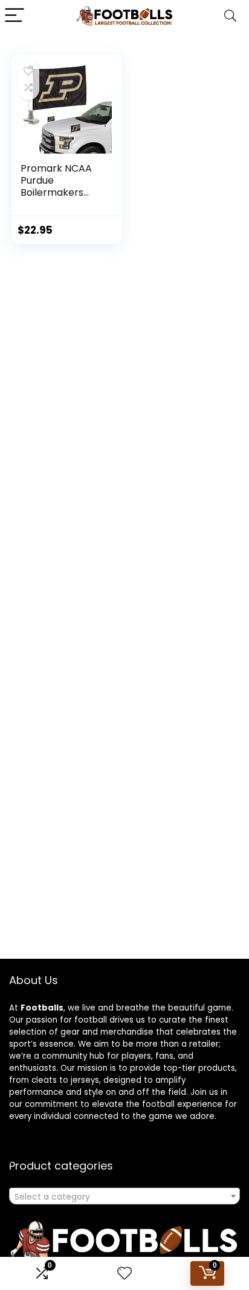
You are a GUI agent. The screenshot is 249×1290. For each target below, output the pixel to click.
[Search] (230, 16)
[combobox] (124, 1196)
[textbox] (124, 1196)
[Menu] (14, 16)
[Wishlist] (124, 1273)
